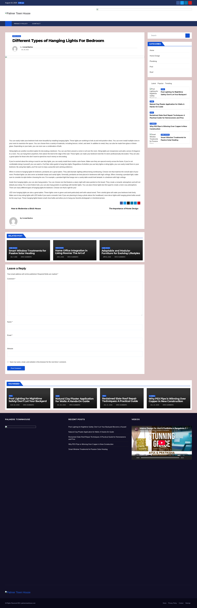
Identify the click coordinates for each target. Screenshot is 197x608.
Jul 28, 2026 (61, 405)
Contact (36, 24)
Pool (151, 67)
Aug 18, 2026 (14, 405)
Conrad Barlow (27, 47)
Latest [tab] (153, 83)
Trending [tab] (168, 83)
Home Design (16, 36)
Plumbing (153, 61)
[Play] (134, 458)
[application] (162, 443)
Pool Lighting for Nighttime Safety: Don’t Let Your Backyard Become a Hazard (28, 401)
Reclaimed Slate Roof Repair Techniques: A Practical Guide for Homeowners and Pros (120, 401)
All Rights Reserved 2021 (13, 603)
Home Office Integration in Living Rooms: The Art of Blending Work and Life (71, 253)
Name (10, 322)
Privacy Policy (21, 24)
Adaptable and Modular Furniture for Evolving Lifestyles (121, 252)
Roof (151, 72)
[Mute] (186, 458)
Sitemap (187, 603)
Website (10, 348)
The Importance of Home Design (124, 208)
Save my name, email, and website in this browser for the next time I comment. (38, 362)
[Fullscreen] (189, 458)
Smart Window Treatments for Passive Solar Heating (27, 252)
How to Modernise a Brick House (26, 208)
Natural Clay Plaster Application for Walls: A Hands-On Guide (74, 400)
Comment (11, 279)
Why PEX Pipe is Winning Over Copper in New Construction (167, 400)
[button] (190, 23)
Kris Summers (26, 257)
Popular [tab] (160, 83)
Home (152, 50)
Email (9, 335)
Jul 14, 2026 (154, 405)
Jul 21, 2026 (108, 405)
